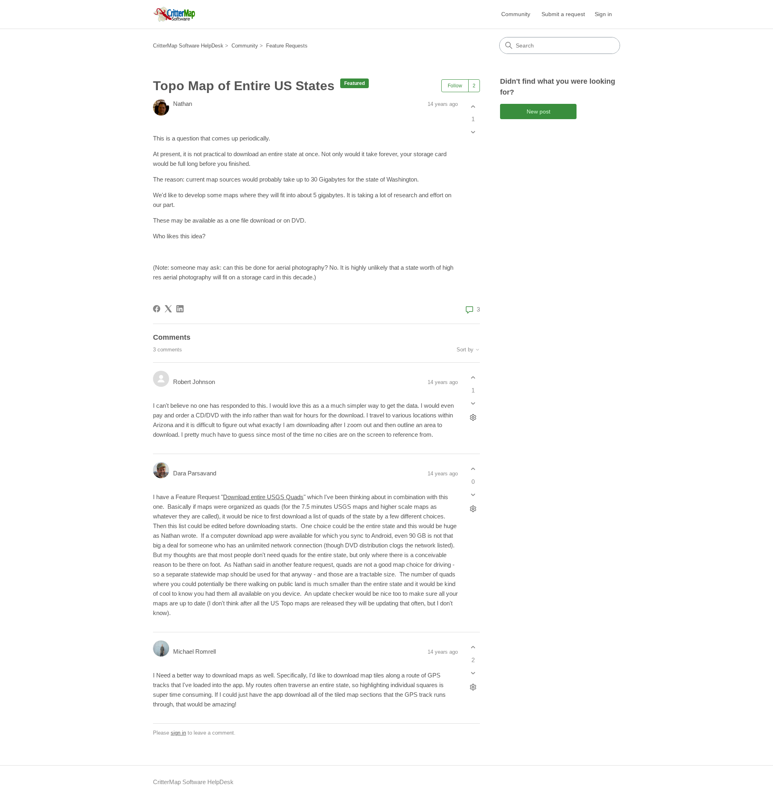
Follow (455, 86)
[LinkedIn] (180, 308)
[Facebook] (156, 308)
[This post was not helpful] (473, 132)
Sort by (466, 350)
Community (515, 14)
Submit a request (563, 14)
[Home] (174, 14)
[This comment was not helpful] (473, 403)
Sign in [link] (603, 14)
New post (538, 111)
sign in (178, 733)
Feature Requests (287, 46)
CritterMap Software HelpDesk (188, 46)
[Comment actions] (473, 417)
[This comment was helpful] (473, 378)
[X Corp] (168, 308)
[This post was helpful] (473, 106)
